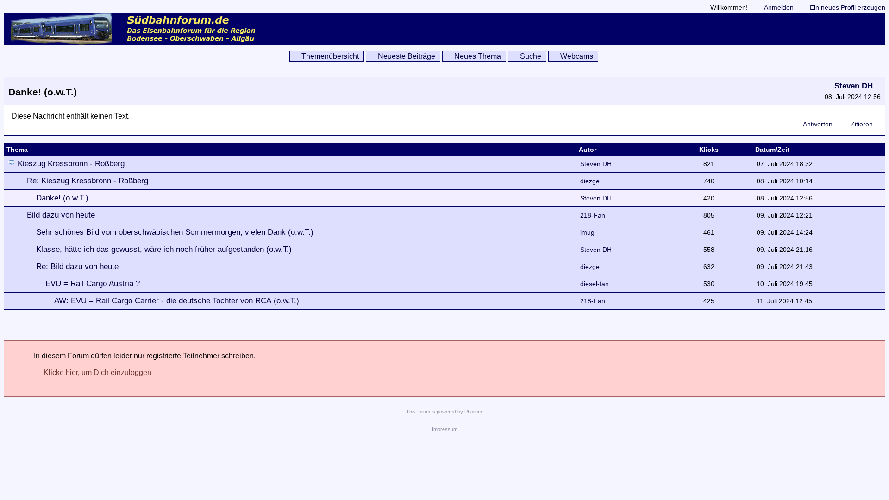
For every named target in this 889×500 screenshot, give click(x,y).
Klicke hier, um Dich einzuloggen (97, 372)
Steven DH (853, 85)
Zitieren (862, 124)
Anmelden (779, 7)
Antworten (818, 124)
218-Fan (592, 215)
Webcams (576, 56)
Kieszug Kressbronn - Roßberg (71, 163)
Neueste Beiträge (406, 56)
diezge (590, 181)
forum (423, 411)
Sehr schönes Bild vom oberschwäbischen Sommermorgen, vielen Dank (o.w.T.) (174, 232)
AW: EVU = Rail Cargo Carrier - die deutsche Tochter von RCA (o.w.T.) (176, 300)
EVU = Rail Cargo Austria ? (92, 283)
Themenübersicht (330, 56)
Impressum (444, 429)
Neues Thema (477, 56)
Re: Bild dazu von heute (77, 266)
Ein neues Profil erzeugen (847, 7)
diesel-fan (594, 284)
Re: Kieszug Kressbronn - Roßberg (87, 180)
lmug (587, 232)
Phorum (473, 411)
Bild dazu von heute (61, 215)
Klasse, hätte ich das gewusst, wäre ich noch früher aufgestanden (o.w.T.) (164, 249)
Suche (530, 56)
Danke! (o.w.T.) (62, 198)
